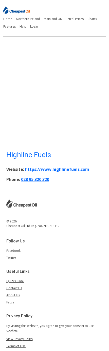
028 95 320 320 (35, 179)
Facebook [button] (13, 251)
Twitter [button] (11, 258)
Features (9, 26)
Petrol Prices (75, 19)
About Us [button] (13, 295)
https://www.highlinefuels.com (57, 169)
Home (7, 19)
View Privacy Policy (19, 339)
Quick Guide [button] (15, 281)
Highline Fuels (28, 155)
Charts (92, 19)
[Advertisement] (54, 91)
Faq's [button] (10, 302)
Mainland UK (53, 19)
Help (23, 26)
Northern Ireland (28, 19)
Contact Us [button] (14, 288)
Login (34, 26)
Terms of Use (16, 346)
